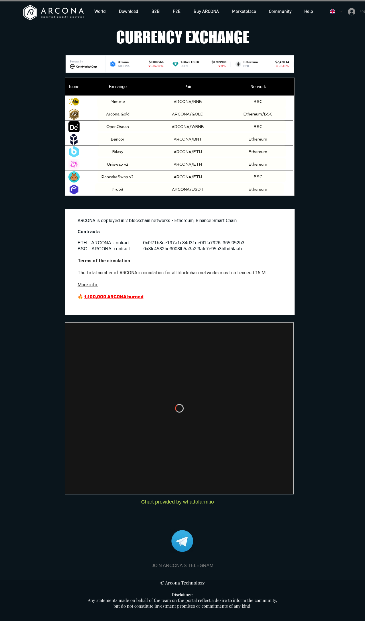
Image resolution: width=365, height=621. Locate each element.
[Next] (192, 125)
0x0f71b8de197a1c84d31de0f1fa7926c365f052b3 (193, 242)
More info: (88, 284)
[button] (208, 11)
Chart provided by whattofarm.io (177, 502)
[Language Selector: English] (336, 11)
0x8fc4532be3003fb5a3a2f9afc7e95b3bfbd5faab (192, 248)
